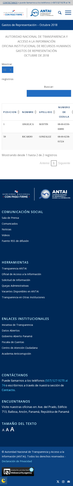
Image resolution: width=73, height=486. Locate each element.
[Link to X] (58, 481)
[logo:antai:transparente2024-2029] (29, 13)
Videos (6, 235)
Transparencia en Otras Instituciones (23, 297)
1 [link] (54, 163)
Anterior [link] (45, 163)
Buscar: (49, 86)
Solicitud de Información (16, 280)
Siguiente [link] (64, 163)
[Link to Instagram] (63, 481)
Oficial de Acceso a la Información (21, 274)
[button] (18, 112)
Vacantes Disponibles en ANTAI (20, 291)
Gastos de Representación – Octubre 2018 (29, 25)
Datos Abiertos (11, 330)
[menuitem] (58, 13)
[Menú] (66, 13)
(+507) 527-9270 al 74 (60, 2)
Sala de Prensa (10, 217)
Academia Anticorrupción (16, 353)
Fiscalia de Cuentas (13, 342)
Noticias (6, 229)
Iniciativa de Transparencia (17, 324)
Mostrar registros (7, 71)
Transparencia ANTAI (14, 268)
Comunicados (10, 223)
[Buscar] (58, 13)
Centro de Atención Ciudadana (20, 347)
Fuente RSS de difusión (15, 241)
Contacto (8, 390)
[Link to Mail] (68, 481)
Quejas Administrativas (15, 285)
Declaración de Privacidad (17, 461)
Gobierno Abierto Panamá (17, 336)
